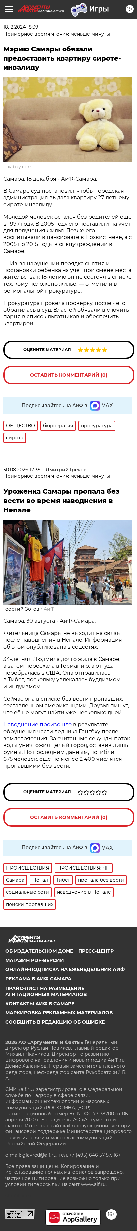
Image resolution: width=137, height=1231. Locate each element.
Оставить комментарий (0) (68, 375)
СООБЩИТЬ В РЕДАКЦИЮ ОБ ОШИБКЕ (55, 1022)
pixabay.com (18, 167)
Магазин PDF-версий (34, 960)
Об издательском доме (39, 951)
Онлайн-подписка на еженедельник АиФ (65, 969)
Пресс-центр (96, 951)
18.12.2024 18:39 (20, 27)
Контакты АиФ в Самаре (39, 1003)
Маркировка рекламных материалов (59, 1013)
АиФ (49, 609)
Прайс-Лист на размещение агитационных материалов (46, 991)
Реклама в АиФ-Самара (38, 979)
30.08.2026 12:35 (21, 469)
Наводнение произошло (37, 724)
